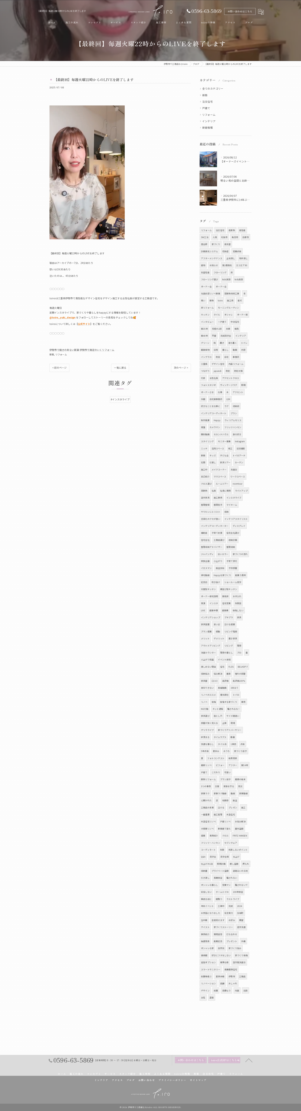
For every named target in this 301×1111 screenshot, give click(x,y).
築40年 (204, 335)
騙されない (231, 877)
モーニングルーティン (228, 307)
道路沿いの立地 (240, 870)
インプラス (206, 356)
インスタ (214, 603)
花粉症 (225, 251)
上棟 (224, 722)
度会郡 (204, 244)
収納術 (236, 406)
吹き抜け (216, 582)
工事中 (221, 905)
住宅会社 (205, 539)
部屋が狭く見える (209, 722)
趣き (222, 342)
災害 (217, 786)
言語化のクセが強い (210, 518)
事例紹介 (205, 934)
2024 (239, 905)
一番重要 (205, 814)
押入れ (245, 863)
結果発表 (233, 758)
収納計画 (233, 539)
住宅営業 (226, 603)
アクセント (238, 392)
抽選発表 (205, 941)
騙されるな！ (233, 708)
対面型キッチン (208, 589)
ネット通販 (218, 708)
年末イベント (207, 905)
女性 (203, 997)
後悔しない (238, 610)
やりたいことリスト (210, 511)
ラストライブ (232, 898)
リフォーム (61, 354)
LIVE (203, 610)
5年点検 (205, 750)
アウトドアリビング (210, 645)
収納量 (204, 870)
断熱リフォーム (208, 779)
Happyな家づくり (222, 575)
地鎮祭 (225, 800)
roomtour (237, 483)
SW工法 (205, 237)
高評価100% (239, 680)
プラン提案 (206, 631)
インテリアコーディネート (213, 413)
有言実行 (228, 912)
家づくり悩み (235, 948)
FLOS (231, 666)
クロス (225, 835)
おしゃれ (233, 983)
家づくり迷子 (240, 750)
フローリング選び (209, 279)
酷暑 (232, 737)
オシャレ (228, 314)
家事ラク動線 (220, 793)
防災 (240, 786)
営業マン (226, 884)
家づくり (216, 244)
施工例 (230, 300)
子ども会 (224, 455)
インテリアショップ (210, 617)
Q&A (203, 856)
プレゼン (233, 807)
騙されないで (241, 884)
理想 (239, 645)
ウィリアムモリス (233, 420)
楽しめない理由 (208, 666)
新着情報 (207, 127)
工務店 (242, 976)
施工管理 (218, 814)
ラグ (226, 406)
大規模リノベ (207, 828)
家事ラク (205, 793)
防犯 (228, 370)
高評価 (225, 680)
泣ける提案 (229, 624)
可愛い (227, 772)
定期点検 (237, 251)
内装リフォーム (236, 363)
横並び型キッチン (228, 589)
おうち (226, 750)
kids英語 (226, 279)
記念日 (204, 582)
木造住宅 (230, 814)
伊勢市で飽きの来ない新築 (64, 350)
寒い (203, 300)
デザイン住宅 (218, 363)
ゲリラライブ (207, 729)
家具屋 (204, 680)
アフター (233, 765)
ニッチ (204, 448)
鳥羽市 (235, 237)
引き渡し (205, 877)
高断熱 (232, 230)
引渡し (213, 462)
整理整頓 (205, 504)
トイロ (236, 694)
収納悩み (205, 673)
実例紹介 (214, 835)
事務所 (236, 356)
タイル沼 (222, 744)
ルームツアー (222, 483)
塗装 (212, 997)
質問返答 (218, 934)
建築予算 (213, 610)
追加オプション (208, 962)
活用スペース (218, 448)
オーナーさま (207, 392)
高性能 (242, 230)
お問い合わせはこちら (239, 11)
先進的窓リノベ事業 (210, 293)
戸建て (206, 108)
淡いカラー (223, 554)
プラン (234, 413)
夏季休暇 (220, 976)
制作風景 (205, 420)
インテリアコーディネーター (215, 525)
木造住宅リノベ (208, 821)
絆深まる (205, 737)
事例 (243, 701)
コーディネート (208, 849)
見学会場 (224, 856)
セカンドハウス (221, 434)
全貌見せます (218, 920)
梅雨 (236, 328)
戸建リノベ (225, 821)
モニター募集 (224, 441)
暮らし (225, 349)
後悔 (214, 701)
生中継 (204, 920)
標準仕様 (224, 962)
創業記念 (218, 941)
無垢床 (225, 596)
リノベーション (208, 983)
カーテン (239, 462)
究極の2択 (217, 328)
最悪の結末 (240, 779)
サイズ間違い (232, 715)
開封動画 (205, 434)
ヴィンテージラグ (228, 384)
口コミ (215, 680)
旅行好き (237, 434)
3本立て (234, 687)
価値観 (204, 955)
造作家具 (205, 497)
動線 (233, 793)
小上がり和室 (207, 659)
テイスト (205, 927)
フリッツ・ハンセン (210, 842)
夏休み (216, 750)
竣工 (230, 448)
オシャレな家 (207, 948)
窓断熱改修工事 (231, 293)
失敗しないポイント (238, 849)
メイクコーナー (219, 469)
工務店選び (219, 539)
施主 (235, 800)
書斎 (228, 673)
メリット (205, 638)
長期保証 (218, 877)
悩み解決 (218, 673)
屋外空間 (239, 828)
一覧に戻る (120, 367)
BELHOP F (243, 666)
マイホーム (231, 504)
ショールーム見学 (232, 582)
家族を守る (228, 786)
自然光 (221, 948)
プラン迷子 (225, 779)
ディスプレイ (239, 525)
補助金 (204, 532)
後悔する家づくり (228, 701)
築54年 (244, 765)
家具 (239, 617)
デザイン (205, 990)
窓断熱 (204, 490)
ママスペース (220, 476)
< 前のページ (59, 367)
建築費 (225, 610)
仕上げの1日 (207, 863)
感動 (218, 631)
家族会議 (205, 561)
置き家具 (233, 638)
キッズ (213, 455)
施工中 (204, 469)
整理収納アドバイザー (211, 546)
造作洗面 (241, 927)
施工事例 (218, 497)
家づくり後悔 (241, 955)
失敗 (222, 849)
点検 (242, 744)
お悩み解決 (240, 821)
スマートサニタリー (210, 969)
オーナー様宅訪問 (209, 596)
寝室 (203, 427)
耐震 (216, 990)
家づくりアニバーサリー (229, 729)
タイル (217, 314)
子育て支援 (217, 532)
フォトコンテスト (215, 758)
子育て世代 (231, 561)
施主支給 (220, 567)
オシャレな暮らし (209, 884)
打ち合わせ (231, 934)
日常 (216, 349)
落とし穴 (218, 715)
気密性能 (205, 272)
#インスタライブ (120, 399)
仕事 (220, 392)
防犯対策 (238, 370)
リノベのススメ (208, 694)
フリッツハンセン (232, 427)
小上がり (218, 561)
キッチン (205, 314)
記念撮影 (241, 448)
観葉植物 (205, 349)
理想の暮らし (226, 652)
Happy (217, 420)
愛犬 (240, 300)
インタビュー (207, 321)
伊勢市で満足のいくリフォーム (97, 350)
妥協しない (206, 891)
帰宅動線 (205, 575)
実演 (203, 603)
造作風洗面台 (239, 962)
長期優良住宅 (230, 969)
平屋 (214, 335)
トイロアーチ (239, 455)
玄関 (203, 462)
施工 (243, 807)
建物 (203, 265)
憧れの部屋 (240, 673)
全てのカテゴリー (212, 88)
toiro (220, 300)
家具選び (205, 715)
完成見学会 (226, 335)
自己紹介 (205, 476)
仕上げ (236, 856)
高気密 (227, 244)
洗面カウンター (208, 652)
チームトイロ (222, 891)
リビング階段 (230, 631)
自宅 (226, 356)
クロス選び (206, 483)
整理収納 (230, 546)
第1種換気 (227, 265)
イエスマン (206, 567)
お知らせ (214, 265)
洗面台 (234, 469)
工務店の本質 (207, 807)
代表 (203, 377)
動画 (235, 349)
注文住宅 (207, 101)
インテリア (208, 121)
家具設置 (205, 624)
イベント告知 (224, 659)
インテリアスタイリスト (236, 518)
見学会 (213, 856)
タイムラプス (220, 737)
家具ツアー (225, 462)
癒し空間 (234, 863)
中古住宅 (235, 321)
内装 (237, 990)
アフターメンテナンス (211, 258)
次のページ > (181, 367)
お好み (232, 920)
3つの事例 (206, 786)
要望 (241, 920)
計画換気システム (209, 251)
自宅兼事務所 (216, 399)
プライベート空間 (220, 870)
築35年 (204, 328)
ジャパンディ (207, 554)
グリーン (205, 342)
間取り (219, 898)
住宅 (222, 666)
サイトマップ (198, 1080)
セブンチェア (230, 842)
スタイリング (207, 441)
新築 (51, 354)
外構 (243, 941)
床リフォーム (207, 307)
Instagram (240, 441)
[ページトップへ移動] (248, 1060)
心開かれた (206, 800)
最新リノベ (206, 765)
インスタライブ (233, 497)
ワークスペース (237, 476)
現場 (233, 722)
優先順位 (224, 694)
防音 (218, 356)
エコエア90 (241, 265)
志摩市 (245, 237)
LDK (228, 399)
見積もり (226, 990)
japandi (217, 370)
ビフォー (220, 765)
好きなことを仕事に (210, 406)
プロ (239, 652)
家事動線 (243, 793)
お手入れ (237, 596)
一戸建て (222, 321)
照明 (243, 384)
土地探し (230, 258)
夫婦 (228, 328)
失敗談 (238, 603)
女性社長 (214, 377)
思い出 (217, 624)
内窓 (243, 349)
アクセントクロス (230, 377)
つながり (205, 370)
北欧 (245, 990)
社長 (214, 490)
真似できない (207, 687)
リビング (228, 645)
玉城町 (240, 912)
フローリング (220, 272)
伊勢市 (232, 976)
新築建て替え (224, 828)
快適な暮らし (207, 744)
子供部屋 (233, 567)
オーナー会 (206, 286)
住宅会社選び (232, 532)
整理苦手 (218, 504)
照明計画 (221, 863)
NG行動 (204, 708)
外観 (203, 399)
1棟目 (233, 744)
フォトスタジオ (208, 384)
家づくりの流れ (240, 554)
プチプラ (228, 617)
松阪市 (224, 237)
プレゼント (231, 941)
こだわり (216, 772)
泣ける (221, 807)
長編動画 (222, 687)
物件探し (243, 258)
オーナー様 (242, 314)
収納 (226, 511)
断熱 (212, 300)
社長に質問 (225, 490)
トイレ (244, 342)
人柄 (215, 237)
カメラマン (215, 427)
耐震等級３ (206, 976)
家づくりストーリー (223, 927)
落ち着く (232, 342)
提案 (203, 835)
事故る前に (206, 898)
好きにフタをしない (221, 955)
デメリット (219, 638)
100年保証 (238, 891)
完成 (231, 905)
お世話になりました (210, 912)
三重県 (204, 363)
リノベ (204, 701)
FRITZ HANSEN (240, 835)
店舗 (222, 983)
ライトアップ (241, 490)
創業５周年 (240, 575)
